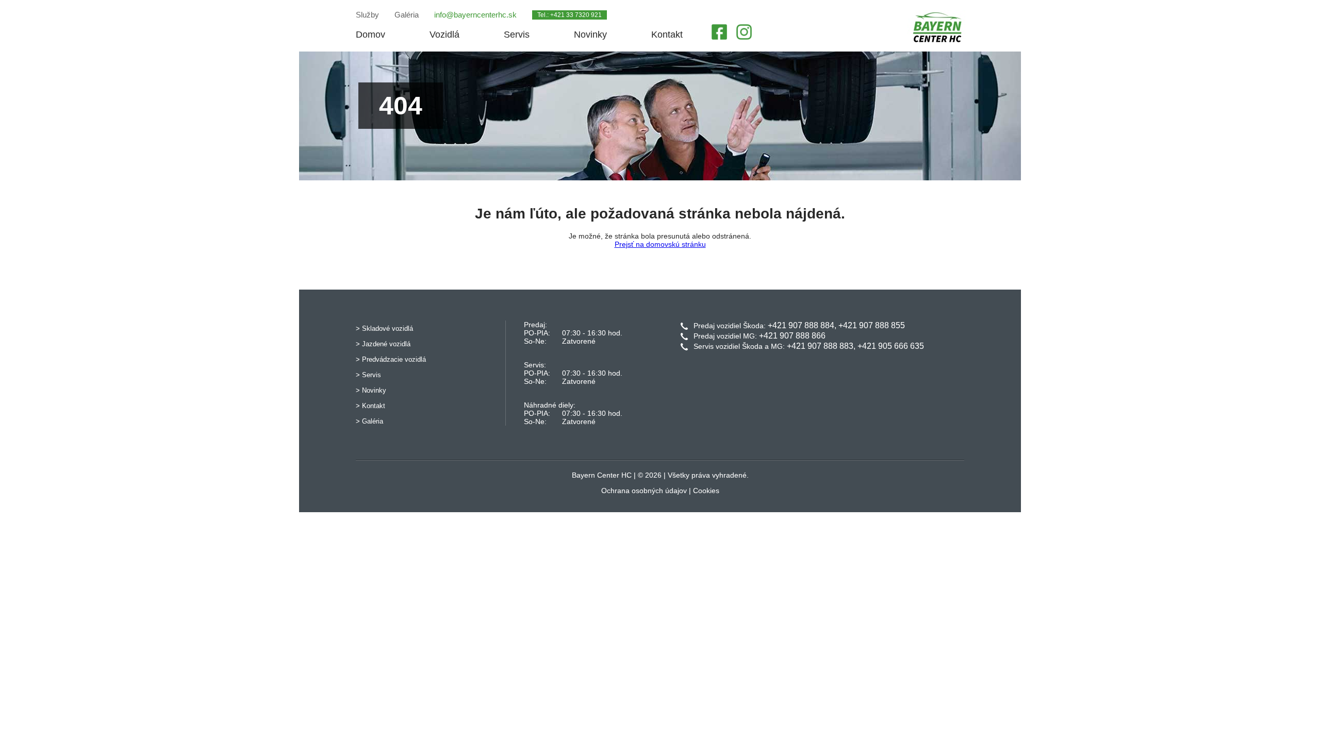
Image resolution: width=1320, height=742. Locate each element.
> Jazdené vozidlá (383, 344)
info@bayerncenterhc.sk (475, 14)
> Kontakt (370, 406)
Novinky (590, 34)
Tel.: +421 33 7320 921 (569, 15)
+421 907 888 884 (801, 325)
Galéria (406, 14)
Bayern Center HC (602, 475)
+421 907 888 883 (820, 346)
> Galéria (369, 421)
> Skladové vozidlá (384, 328)
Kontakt (667, 34)
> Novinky (371, 390)
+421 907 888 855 (871, 325)
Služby (367, 14)
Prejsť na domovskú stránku (660, 244)
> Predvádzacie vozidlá (391, 359)
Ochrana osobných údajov (644, 490)
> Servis (368, 375)
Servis (517, 34)
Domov (370, 34)
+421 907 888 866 (792, 335)
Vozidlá (444, 34)
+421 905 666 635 (890, 346)
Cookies (706, 490)
